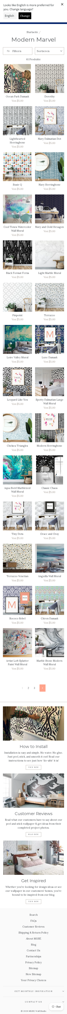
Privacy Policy (33, 962)
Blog (33, 944)
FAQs (33, 920)
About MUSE (33, 938)
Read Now (33, 834)
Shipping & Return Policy (33, 932)
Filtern (16, 51)
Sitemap (33, 968)
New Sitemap (33, 974)
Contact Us (33, 950)
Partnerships (33, 956)
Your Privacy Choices (33, 980)
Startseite (32, 32)
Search (34, 914)
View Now (33, 767)
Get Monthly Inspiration (33, 991)
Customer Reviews (33, 926)
